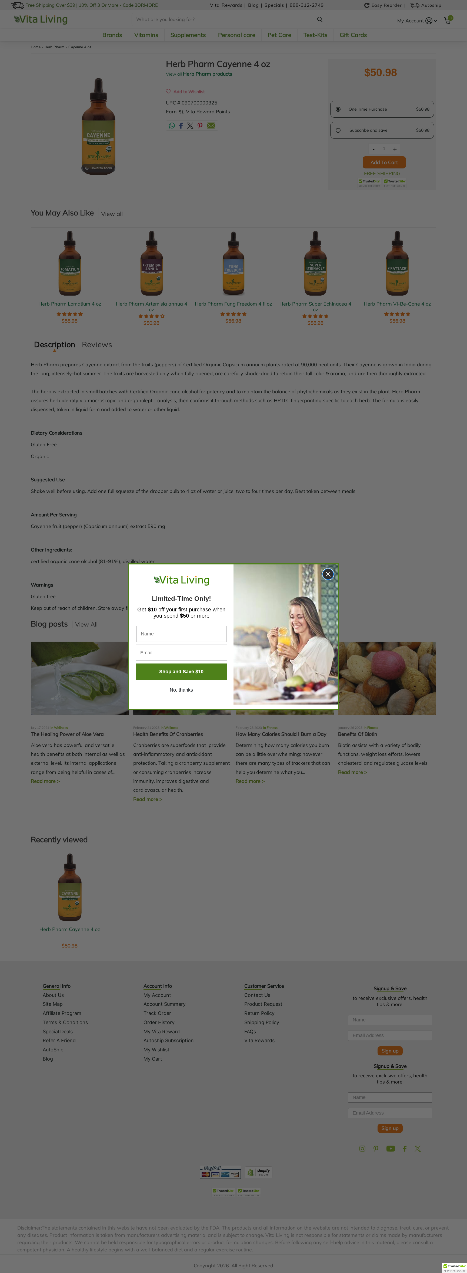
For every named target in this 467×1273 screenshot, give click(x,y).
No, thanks (181, 690)
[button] (454, 1268)
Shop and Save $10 (181, 671)
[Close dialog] (328, 574)
